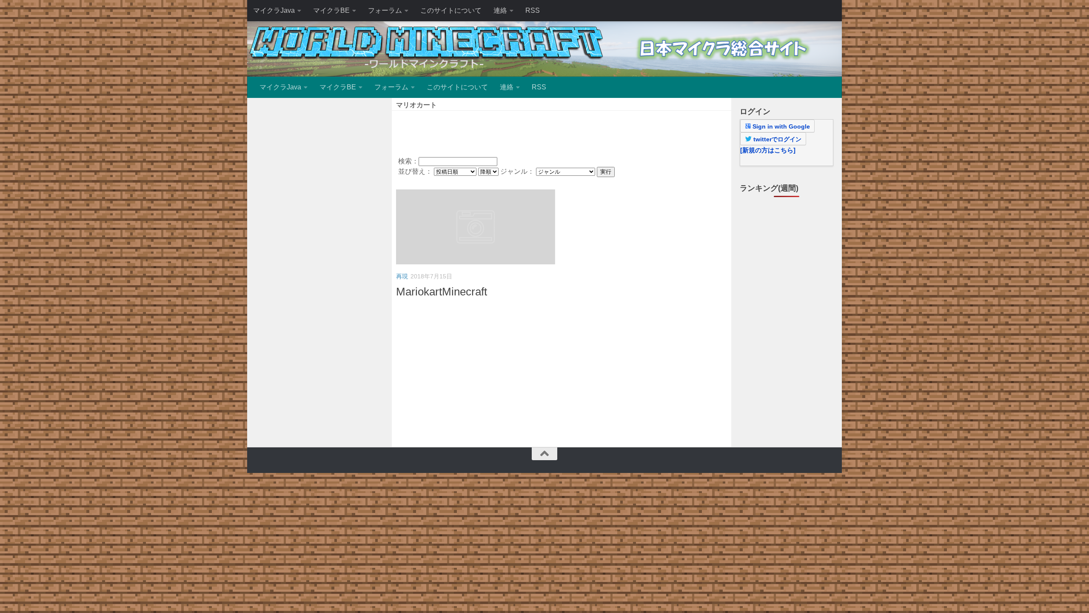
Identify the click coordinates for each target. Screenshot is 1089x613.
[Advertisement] (561, 132)
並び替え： (416, 171)
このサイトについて (451, 10)
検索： (408, 161)
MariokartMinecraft (441, 291)
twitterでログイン (776, 139)
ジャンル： (518, 171)
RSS (532, 10)
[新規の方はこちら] (767, 150)
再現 (402, 276)
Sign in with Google (780, 126)
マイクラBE (331, 10)
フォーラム (385, 10)
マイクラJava (274, 10)
